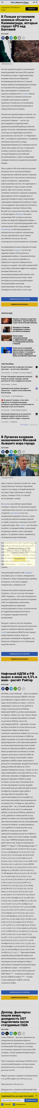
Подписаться (19, 560)
